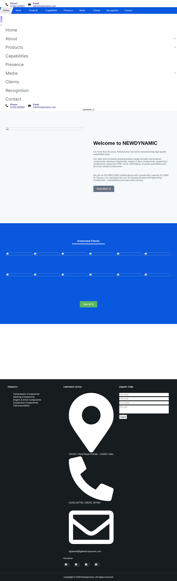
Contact (128, 10)
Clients (96, 10)
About (18, 10)
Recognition (112, 10)
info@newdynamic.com (44, 6)
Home (6, 10)
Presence (68, 10)
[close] (1, 25)
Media (82, 10)
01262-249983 (17, 6)
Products (33, 10)
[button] (3, 109)
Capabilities (51, 10)
